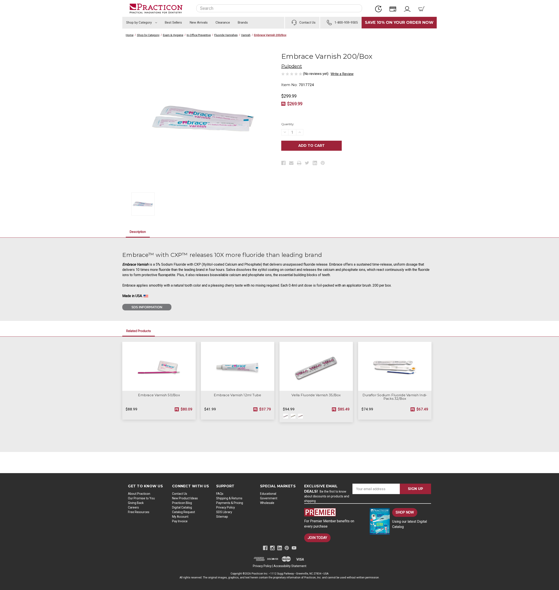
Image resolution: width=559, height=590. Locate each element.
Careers (133, 507)
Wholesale (267, 503)
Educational (268, 493)
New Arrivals (199, 22)
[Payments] (394, 8)
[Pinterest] (323, 162)
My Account (180, 516)
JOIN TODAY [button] (317, 538)
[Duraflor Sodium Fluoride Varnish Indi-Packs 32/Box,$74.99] (395, 366)
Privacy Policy (225, 507)
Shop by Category (139, 22)
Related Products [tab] (138, 331)
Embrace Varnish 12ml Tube (237, 395)
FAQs (219, 493)
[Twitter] (307, 162)
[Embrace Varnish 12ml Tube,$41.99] (238, 366)
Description (138, 232)
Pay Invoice (180, 521)
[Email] (291, 162)
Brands (243, 22)
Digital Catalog (182, 507)
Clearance (223, 22)
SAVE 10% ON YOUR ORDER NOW (399, 22)
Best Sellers (173, 22)
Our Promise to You (141, 498)
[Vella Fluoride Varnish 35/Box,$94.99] (316, 366)
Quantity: (287, 124)
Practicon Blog (182, 503)
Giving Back (136, 503)
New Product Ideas (185, 498)
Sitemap (222, 516)
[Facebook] (283, 162)
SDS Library (224, 512)
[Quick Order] (380, 8)
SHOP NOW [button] (405, 512)
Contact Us (179, 493)
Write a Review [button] (342, 74)
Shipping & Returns (229, 498)
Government (268, 498)
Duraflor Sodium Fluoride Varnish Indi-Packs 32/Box (394, 396)
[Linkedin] (315, 162)
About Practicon (139, 493)
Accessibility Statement (290, 566)
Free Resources (138, 512)
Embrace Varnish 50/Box (159, 395)
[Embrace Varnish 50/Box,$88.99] (159, 366)
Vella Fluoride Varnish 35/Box (316, 395)
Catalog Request (183, 512)
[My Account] (408, 8)
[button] (333, 512)
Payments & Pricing (229, 503)
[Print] (299, 162)
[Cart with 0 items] (423, 8)
